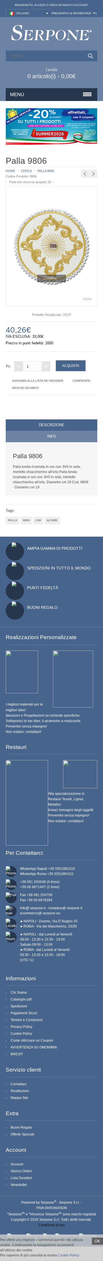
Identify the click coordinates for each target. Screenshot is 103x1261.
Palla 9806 (45, 171)
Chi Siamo (19, 993)
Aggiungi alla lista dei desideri (37, 380)
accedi (39, 5)
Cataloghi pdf (21, 999)
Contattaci (18, 1084)
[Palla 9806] (51, 246)
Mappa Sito (19, 1098)
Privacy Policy (21, 1027)
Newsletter (19, 1185)
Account (17, 1164)
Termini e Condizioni (27, 1020)
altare (52, 520)
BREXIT (17, 1054)
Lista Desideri (21, 1178)
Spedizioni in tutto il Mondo (59, 568)
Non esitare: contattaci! (23, 732)
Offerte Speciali (22, 1134)
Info (51, 436)
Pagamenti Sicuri (24, 1013)
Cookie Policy (21, 1034)
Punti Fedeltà (42, 587)
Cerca (26, 171)
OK (97, 1241)
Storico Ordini (21, 1171)
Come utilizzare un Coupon (32, 1040)
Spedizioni (19, 1006)
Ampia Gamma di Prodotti (54, 548)
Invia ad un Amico (25, 387)
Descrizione (51, 425)
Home (10, 171)
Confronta (81, 380)
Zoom (87, 299)
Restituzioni (20, 1091)
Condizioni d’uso (51, 1225)
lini (38, 520)
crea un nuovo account (68, 5)
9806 (26, 520)
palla (12, 520)
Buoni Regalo (42, 607)
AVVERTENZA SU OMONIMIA (34, 1047)
